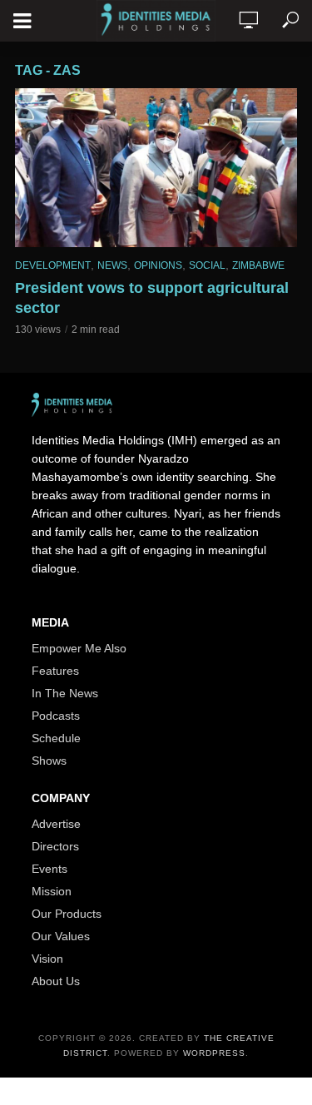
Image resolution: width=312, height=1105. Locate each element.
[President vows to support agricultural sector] (156, 167)
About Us (56, 981)
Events (49, 868)
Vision (47, 958)
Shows (49, 760)
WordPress (214, 1053)
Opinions (158, 265)
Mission (52, 891)
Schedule (56, 738)
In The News (65, 693)
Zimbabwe (258, 265)
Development (53, 265)
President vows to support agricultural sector (152, 298)
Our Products (67, 913)
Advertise (56, 823)
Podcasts (56, 715)
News (112, 265)
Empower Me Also (79, 648)
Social (207, 265)
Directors (55, 846)
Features (55, 670)
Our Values (61, 936)
